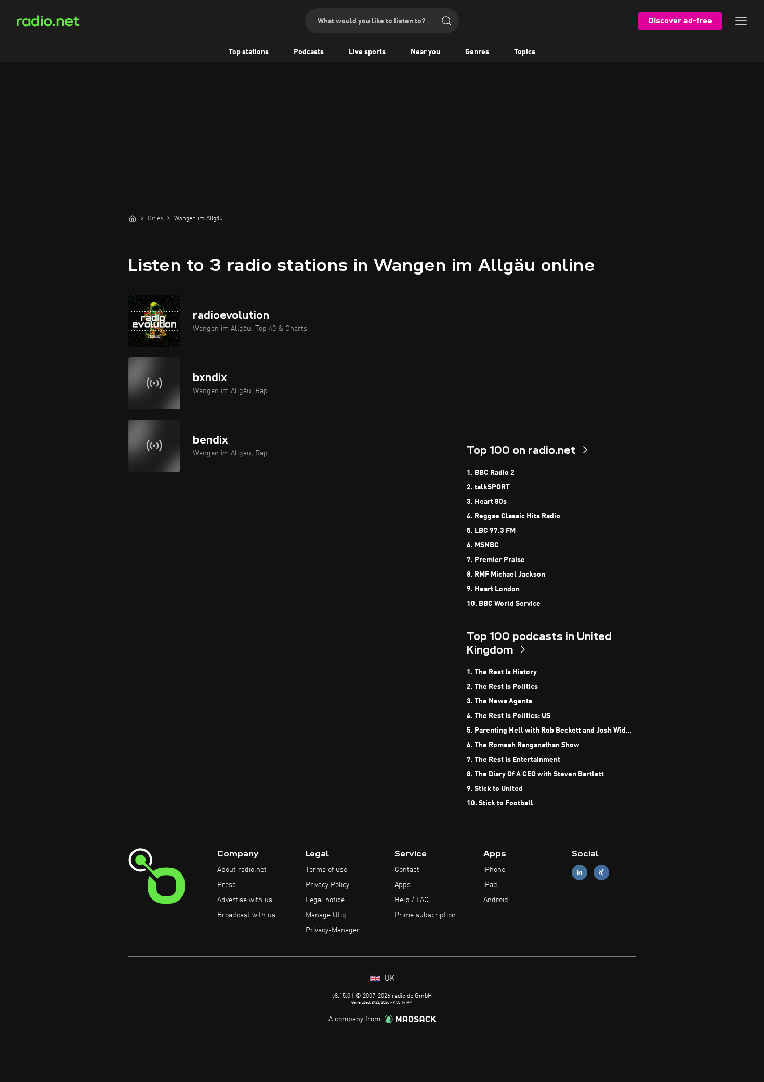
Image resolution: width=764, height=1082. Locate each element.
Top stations (249, 52)
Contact (406, 870)
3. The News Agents (499, 701)
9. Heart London (493, 589)
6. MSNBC (483, 545)
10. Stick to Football (500, 803)
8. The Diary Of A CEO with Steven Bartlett (535, 774)
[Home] (132, 218)
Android (495, 900)
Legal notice (325, 900)
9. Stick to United (495, 788)
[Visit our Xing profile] (601, 872)
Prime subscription (425, 915)
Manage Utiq (326, 915)
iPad (490, 885)
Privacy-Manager (333, 930)
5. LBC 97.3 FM (491, 531)
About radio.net (242, 870)
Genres (477, 52)
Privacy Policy (327, 885)
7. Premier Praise (496, 560)
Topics (524, 52)
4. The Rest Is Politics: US (508, 716)
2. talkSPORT (488, 487)
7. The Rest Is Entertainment (513, 759)
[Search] (446, 21)
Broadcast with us (246, 915)
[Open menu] (741, 21)
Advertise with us (244, 900)
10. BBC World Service (504, 603)
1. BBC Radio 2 (491, 472)
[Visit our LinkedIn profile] (579, 872)
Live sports (367, 52)
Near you (425, 52)
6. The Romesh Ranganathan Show (523, 745)
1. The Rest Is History (502, 672)
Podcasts (309, 52)
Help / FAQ (411, 900)
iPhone (494, 870)
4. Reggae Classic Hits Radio (513, 516)
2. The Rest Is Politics (502, 686)
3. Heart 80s (487, 501)
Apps (402, 885)
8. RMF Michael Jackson (506, 574)
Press (226, 885)
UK (388, 978)
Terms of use (326, 870)
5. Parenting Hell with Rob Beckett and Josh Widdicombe (551, 730)
